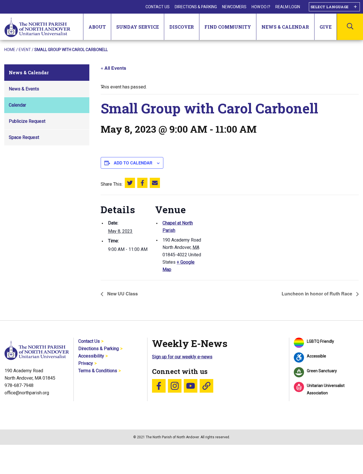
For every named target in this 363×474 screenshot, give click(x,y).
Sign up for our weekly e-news (182, 356)
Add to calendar (133, 163)
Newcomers (234, 7)
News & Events (24, 89)
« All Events (113, 68)
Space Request (24, 137)
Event (25, 49)
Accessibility (91, 356)
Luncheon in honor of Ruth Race (317, 293)
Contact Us (157, 7)
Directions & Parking (196, 7)
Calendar (17, 105)
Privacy (85, 363)
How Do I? (261, 7)
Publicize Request (27, 121)
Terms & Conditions (97, 370)
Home (9, 49)
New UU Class (122, 293)
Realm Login (287, 7)
